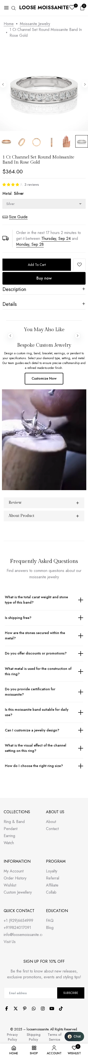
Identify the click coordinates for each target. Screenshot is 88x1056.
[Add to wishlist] (79, 265)
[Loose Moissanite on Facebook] (6, 1008)
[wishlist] (72, 7)
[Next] (85, 85)
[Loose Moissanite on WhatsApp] (33, 1008)
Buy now (44, 278)
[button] (12, 184)
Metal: (13, 193)
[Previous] (3, 85)
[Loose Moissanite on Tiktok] (61, 1008)
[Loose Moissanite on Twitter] (15, 1008)
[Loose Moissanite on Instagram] (42, 1008)
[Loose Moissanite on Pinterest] (24, 1008)
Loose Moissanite (44, 7)
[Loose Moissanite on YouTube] (52, 1008)
